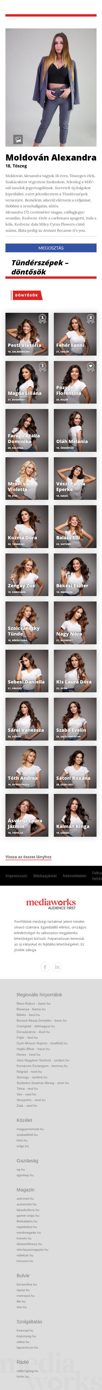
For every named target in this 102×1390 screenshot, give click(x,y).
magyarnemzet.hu (30, 1129)
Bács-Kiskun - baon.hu (34, 1003)
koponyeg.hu (26, 1336)
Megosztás (51, 248)
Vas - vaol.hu (26, 1094)
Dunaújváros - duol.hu (33, 1032)
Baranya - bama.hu (31, 1009)
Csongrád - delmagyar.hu (36, 1026)
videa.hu (23, 1342)
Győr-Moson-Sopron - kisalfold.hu (42, 1043)
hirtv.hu (22, 1140)
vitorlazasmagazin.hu (32, 1249)
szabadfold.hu (27, 1135)
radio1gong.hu (27, 1371)
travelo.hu (24, 1238)
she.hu (22, 1307)
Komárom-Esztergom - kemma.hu (42, 1066)
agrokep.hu (25, 1175)
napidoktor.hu (27, 1227)
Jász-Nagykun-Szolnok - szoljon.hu (43, 1060)
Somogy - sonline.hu (32, 1077)
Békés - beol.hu (28, 1015)
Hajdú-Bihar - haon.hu (33, 1049)
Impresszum (16, 875)
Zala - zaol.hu (27, 1105)
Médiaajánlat (45, 875)
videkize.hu (25, 1255)
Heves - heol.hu (28, 1054)
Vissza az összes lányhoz (28, 856)
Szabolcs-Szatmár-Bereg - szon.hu (43, 1083)
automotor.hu (27, 1204)
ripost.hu (23, 1290)
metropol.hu (26, 1296)
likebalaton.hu (27, 1221)
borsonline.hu (27, 1284)
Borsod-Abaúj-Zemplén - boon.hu (42, 1020)
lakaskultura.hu (28, 1210)
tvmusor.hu (25, 1261)
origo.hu (23, 1146)
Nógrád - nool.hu (29, 1071)
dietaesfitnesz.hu (29, 1244)
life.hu (21, 1301)
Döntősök (26, 295)
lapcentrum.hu (27, 1347)
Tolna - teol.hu (27, 1088)
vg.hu (21, 1169)
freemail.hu (25, 1330)
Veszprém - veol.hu (31, 1100)
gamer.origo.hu (28, 1215)
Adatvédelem (74, 875)
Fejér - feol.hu (27, 1037)
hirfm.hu (23, 1376)
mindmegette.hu (29, 1232)
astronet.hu (25, 1198)
